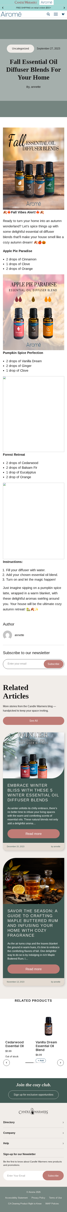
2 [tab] (38, 1062)
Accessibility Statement (16, 1198)
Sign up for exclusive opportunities (33, 1094)
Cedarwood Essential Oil (14, 1044)
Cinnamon (29, 259)
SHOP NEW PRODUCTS (33, 8)
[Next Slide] (64, 8)
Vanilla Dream (32, 361)
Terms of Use (55, 1198)
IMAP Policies (52, 1203)
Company (9, 1132)
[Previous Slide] (3, 8)
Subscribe (53, 664)
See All (33, 720)
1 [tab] (29, 1062)
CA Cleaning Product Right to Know (24, 1203)
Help (6, 1143)
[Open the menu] (56, 14)
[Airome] (33, 1111)
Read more (34, 833)
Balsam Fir (29, 467)
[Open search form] (48, 14)
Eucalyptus (28, 472)
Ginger (27, 366)
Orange (27, 268)
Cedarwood (30, 463)
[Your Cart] (63, 14)
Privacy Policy (38, 1198)
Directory (9, 1122)
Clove (26, 264)
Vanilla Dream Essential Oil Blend (46, 1046)
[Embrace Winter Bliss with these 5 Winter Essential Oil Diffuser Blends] (33, 755)
